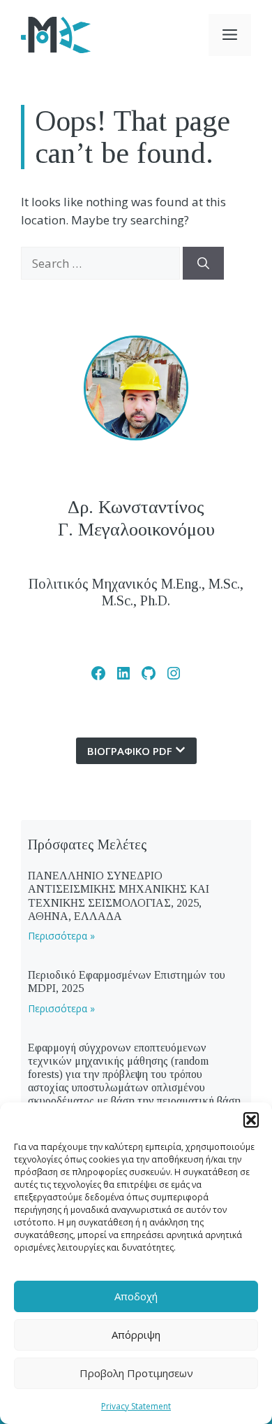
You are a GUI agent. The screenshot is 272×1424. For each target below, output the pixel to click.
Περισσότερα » (61, 935)
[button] (251, 1120)
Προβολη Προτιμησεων (136, 1373)
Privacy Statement (136, 1406)
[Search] (203, 263)
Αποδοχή (136, 1296)
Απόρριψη (136, 1335)
